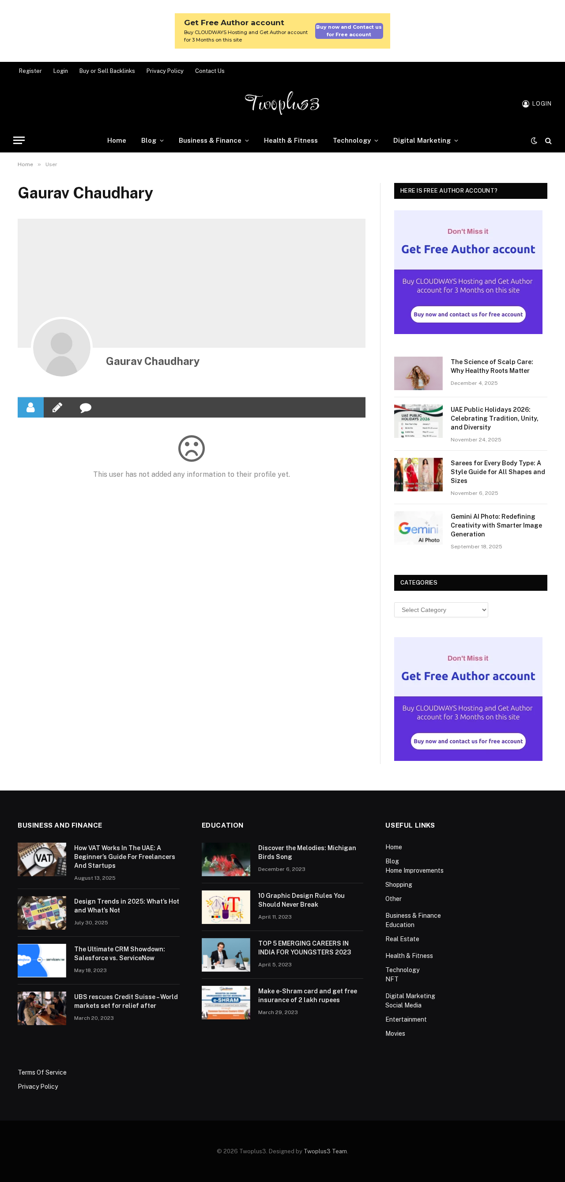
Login (60, 71)
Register (30, 71)
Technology (352, 140)
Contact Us (210, 71)
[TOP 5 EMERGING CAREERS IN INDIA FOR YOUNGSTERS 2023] (226, 955)
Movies (395, 1033)
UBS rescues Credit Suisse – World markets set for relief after (126, 1001)
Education (399, 924)
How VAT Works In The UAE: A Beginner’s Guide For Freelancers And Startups (124, 856)
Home (116, 140)
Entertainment (406, 1019)
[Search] (547, 140)
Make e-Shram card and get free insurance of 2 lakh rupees (307, 995)
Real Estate (402, 939)
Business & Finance (210, 140)
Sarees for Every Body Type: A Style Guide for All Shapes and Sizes (498, 472)
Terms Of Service (42, 1072)
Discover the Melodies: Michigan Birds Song (307, 852)
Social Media (403, 1005)
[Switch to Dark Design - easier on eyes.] (534, 140)
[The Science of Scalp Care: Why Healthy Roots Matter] (418, 373)
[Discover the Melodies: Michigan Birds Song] (226, 859)
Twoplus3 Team (325, 1151)
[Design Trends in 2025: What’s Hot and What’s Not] (42, 913)
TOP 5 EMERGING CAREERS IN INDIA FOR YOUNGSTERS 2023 (304, 948)
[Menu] (19, 140)
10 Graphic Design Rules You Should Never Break (301, 900)
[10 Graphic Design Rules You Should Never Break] (226, 907)
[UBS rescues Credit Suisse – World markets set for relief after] (42, 1008)
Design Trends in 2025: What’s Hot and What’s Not (126, 906)
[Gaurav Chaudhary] (62, 348)
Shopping (398, 884)
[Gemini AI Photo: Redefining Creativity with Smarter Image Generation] (418, 528)
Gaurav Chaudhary (153, 361)
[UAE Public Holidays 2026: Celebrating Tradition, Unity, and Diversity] (418, 421)
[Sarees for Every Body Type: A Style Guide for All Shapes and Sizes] (418, 474)
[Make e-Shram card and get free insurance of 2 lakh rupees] (226, 1002)
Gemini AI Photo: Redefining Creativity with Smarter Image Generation (496, 525)
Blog (148, 140)
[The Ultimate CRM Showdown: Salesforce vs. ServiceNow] (42, 960)
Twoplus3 (282, 103)
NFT (392, 979)
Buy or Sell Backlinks (107, 71)
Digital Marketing (422, 140)
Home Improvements (414, 870)
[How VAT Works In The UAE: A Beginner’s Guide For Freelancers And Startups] (42, 859)
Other (393, 898)
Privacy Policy (165, 71)
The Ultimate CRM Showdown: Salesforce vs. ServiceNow (119, 954)
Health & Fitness (291, 140)
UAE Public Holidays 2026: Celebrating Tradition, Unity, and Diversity (495, 418)
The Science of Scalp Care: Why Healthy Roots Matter (492, 366)
